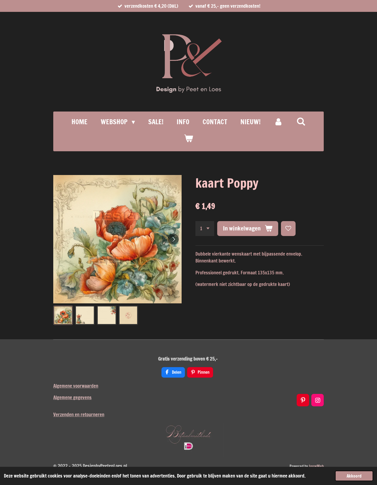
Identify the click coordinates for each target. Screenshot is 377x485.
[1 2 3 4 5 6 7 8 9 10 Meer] (204, 228)
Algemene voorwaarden (75, 385)
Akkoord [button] (354, 476)
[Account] (278, 122)
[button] (63, 315)
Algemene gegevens (72, 397)
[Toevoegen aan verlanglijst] (288, 228)
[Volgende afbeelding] (173, 239)
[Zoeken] (301, 121)
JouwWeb (316, 466)
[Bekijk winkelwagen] (188, 138)
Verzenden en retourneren (78, 414)
